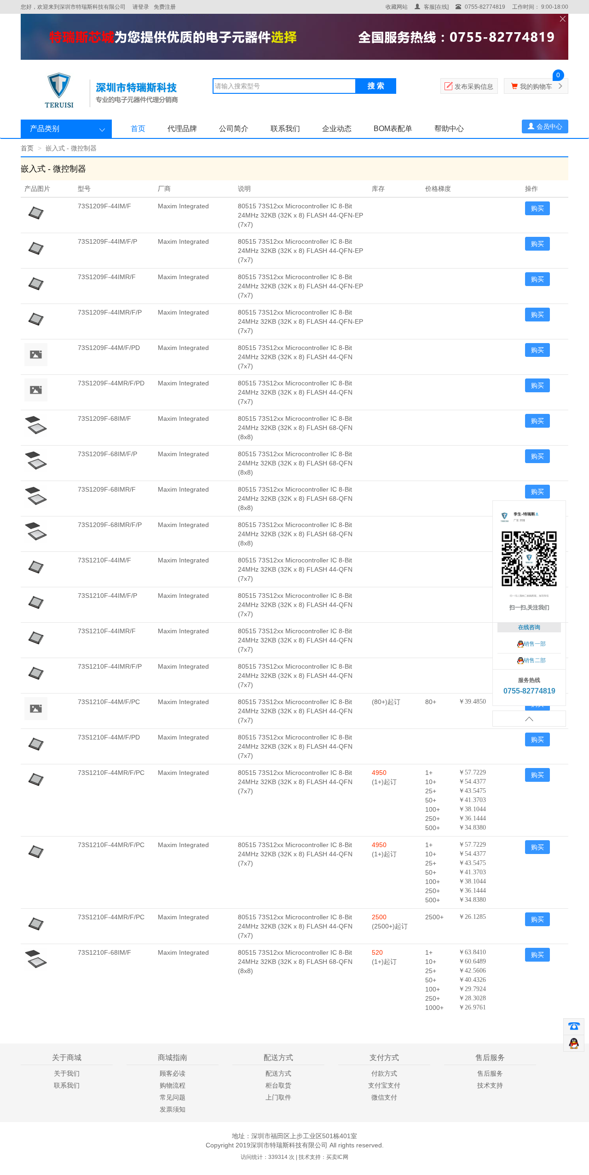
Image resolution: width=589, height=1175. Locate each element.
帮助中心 (449, 128)
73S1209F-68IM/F (104, 418)
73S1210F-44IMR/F (107, 631)
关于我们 (67, 1073)
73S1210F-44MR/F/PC (111, 772)
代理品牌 (182, 128)
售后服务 (490, 1073)
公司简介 (233, 128)
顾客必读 (172, 1073)
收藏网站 (397, 7)
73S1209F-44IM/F (104, 206)
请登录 (141, 7)
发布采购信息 (474, 86)
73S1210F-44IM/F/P (107, 595)
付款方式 (384, 1073)
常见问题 (172, 1097)
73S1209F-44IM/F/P (107, 241)
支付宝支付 (384, 1085)
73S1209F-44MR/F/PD (111, 383)
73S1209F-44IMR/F (107, 277)
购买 (537, 208)
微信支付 (384, 1097)
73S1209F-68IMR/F (107, 489)
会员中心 (549, 126)
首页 (138, 128)
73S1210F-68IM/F (104, 952)
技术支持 (490, 1085)
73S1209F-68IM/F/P (107, 454)
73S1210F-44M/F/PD (109, 737)
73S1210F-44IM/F (104, 560)
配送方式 (278, 1073)
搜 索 (376, 86)
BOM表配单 (393, 128)
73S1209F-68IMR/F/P (110, 524)
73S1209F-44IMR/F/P (110, 312)
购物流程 (172, 1085)
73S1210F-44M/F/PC (109, 701)
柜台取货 (278, 1085)
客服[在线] (435, 7)
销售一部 (535, 644)
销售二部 (535, 660)
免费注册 (165, 7)
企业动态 (337, 128)
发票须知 (172, 1109)
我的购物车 (536, 86)
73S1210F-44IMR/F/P (110, 666)
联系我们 (285, 128)
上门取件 (278, 1097)
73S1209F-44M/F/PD (109, 347)
